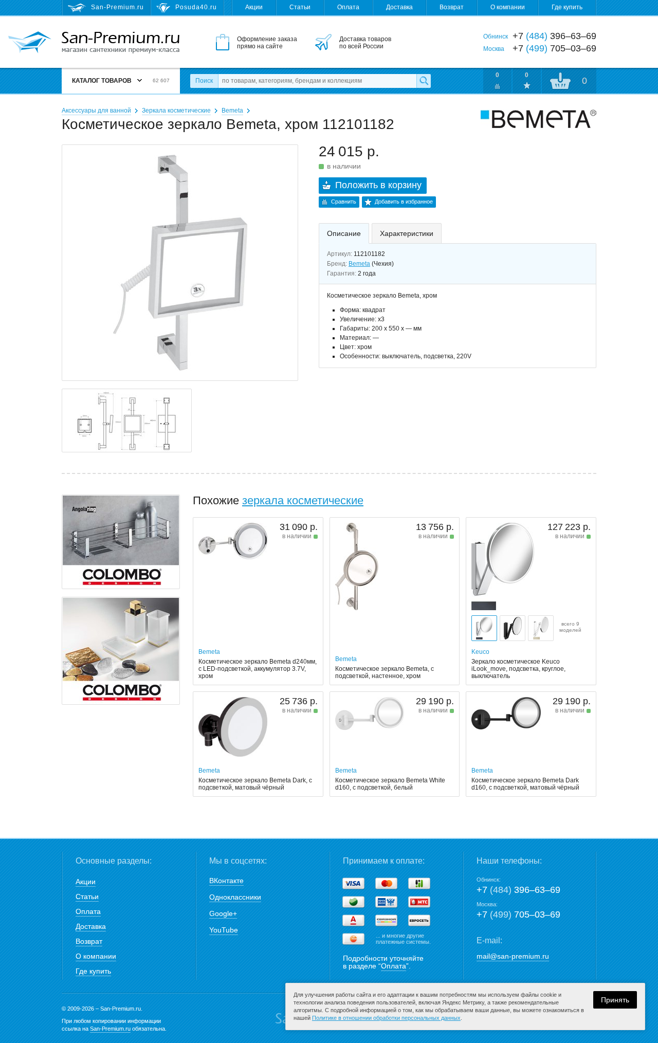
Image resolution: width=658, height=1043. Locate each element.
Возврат (452, 7)
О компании (507, 7)
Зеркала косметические (176, 110)
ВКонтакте (226, 880)
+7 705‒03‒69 (518, 914)
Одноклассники (235, 897)
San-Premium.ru (110, 1029)
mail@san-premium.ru (513, 956)
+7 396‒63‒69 (518, 890)
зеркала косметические (302, 500)
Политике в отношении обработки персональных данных (386, 1018)
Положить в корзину (378, 185)
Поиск (204, 80)
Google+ (223, 913)
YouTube (223, 930)
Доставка (399, 7)
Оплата (348, 7)
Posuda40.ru (196, 7)
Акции (254, 7)
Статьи (299, 7)
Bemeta (232, 110)
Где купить (567, 7)
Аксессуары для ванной (96, 110)
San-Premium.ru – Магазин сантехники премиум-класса (120, 42)
